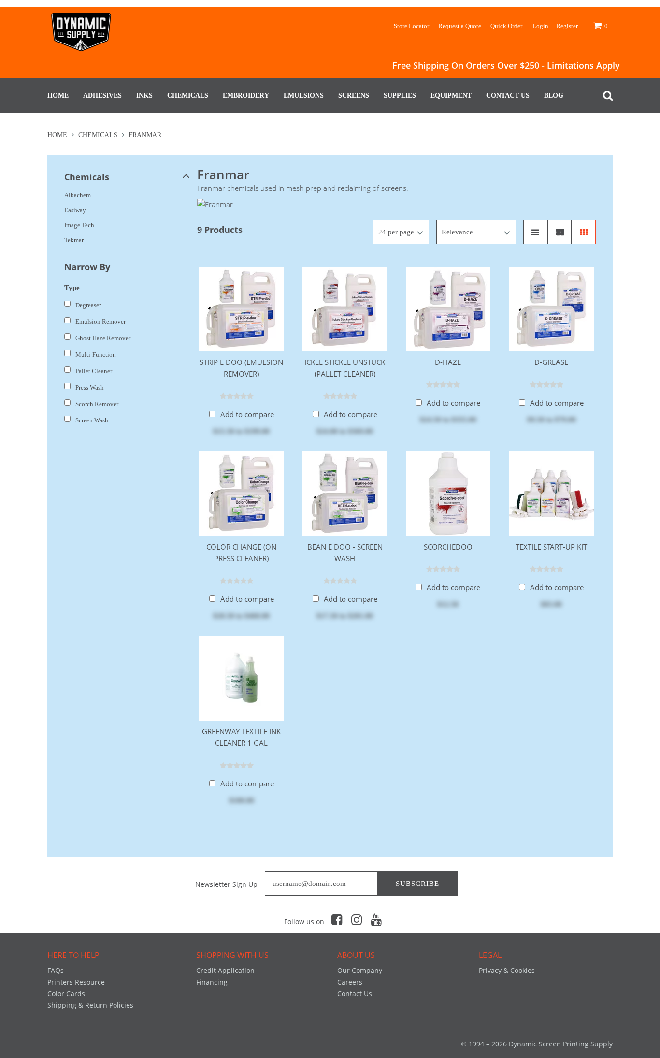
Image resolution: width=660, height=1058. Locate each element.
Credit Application (225, 970)
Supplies (400, 95)
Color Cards (66, 993)
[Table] (559, 232)
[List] (535, 232)
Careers (349, 981)
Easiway (75, 210)
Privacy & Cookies (507, 970)
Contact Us (508, 95)
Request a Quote (459, 25)
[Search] (605, 95)
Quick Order (506, 25)
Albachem (77, 195)
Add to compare (247, 414)
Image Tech (79, 225)
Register (567, 25)
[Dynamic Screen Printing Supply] (81, 30)
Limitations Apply (583, 65)
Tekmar (74, 240)
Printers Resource (76, 981)
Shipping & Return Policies (90, 1005)
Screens (353, 95)
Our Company (359, 970)
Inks (144, 95)
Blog (553, 95)
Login (540, 25)
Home (58, 95)
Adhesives (102, 95)
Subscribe (417, 883)
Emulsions (304, 95)
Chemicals (187, 95)
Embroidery (246, 95)
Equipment (451, 95)
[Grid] (584, 232)
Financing (212, 981)
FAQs (55, 970)
